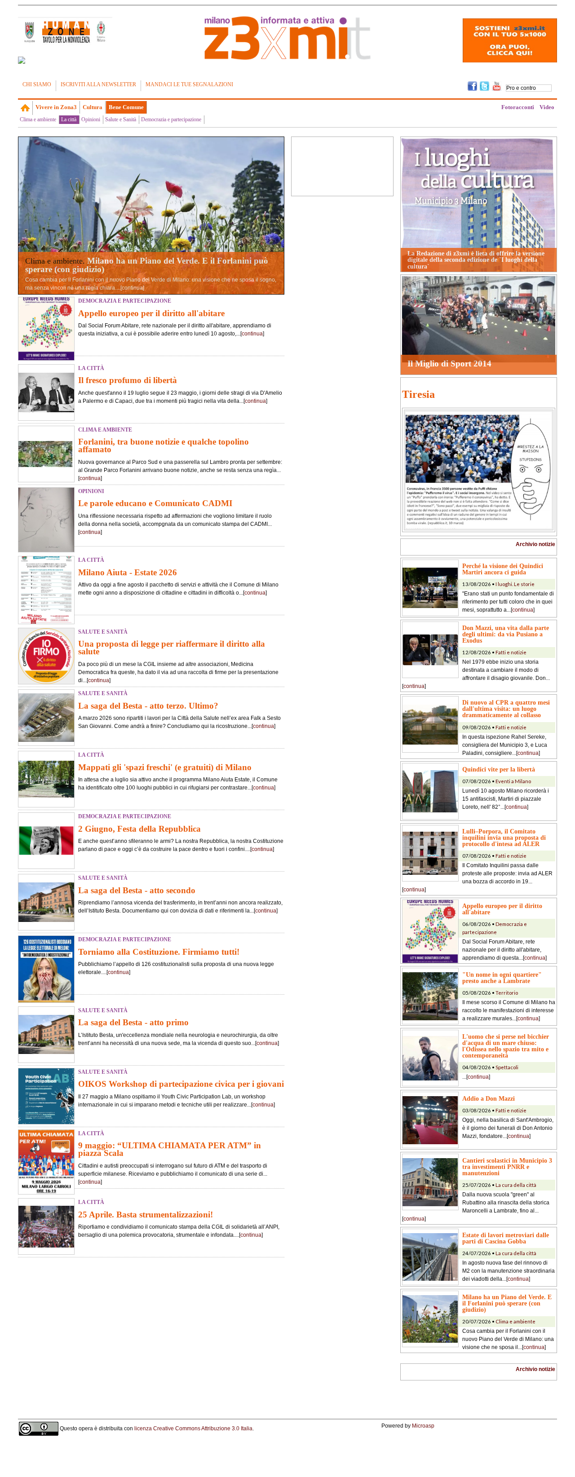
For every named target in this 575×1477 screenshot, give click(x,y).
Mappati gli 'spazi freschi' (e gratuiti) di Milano (165, 767)
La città (68, 119)
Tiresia (418, 394)
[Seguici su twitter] (484, 85)
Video (547, 107)
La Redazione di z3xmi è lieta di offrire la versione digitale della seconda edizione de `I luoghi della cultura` (475, 260)
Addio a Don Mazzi (488, 1098)
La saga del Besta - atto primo (133, 1022)
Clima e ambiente (38, 119)
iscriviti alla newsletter (98, 84)
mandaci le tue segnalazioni (189, 84)
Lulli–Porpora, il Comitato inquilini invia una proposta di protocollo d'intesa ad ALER (504, 837)
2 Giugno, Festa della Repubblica (139, 828)
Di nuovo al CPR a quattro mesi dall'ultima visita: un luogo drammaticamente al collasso (506, 709)
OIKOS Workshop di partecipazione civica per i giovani (181, 1084)
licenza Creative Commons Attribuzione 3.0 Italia (193, 1428)
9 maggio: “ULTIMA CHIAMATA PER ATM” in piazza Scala (169, 1149)
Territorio (506, 993)
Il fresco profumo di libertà (127, 380)
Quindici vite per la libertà (498, 769)
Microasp (423, 1426)
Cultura (92, 107)
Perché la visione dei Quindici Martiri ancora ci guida (502, 569)
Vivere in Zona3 (56, 107)
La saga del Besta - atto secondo (136, 890)
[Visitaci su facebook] (21, 60)
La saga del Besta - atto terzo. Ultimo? (148, 705)
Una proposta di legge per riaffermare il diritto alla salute (171, 647)
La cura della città (515, 1185)
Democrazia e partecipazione (171, 119)
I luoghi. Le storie (515, 584)
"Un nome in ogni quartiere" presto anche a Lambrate (502, 977)
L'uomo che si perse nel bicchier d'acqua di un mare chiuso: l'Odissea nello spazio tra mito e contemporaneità (505, 1046)
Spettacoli (506, 1067)
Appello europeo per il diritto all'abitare (151, 313)
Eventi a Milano (513, 781)
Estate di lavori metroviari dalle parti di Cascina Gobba (505, 1238)
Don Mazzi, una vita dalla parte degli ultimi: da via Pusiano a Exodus (505, 634)
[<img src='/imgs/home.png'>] (25, 108)
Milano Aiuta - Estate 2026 (127, 572)
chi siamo (36, 84)
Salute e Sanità (120, 119)
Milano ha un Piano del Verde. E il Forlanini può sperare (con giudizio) (146, 265)
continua (132, 288)
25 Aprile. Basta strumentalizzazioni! (145, 1214)
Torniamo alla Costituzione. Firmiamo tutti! (158, 952)
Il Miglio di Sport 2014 (449, 363)
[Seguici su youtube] (496, 85)
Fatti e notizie (510, 652)
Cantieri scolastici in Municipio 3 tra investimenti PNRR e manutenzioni (507, 1167)
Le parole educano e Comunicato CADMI (155, 503)
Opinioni (90, 119)
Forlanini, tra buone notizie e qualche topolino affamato (163, 445)
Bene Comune (126, 107)
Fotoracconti (517, 107)
